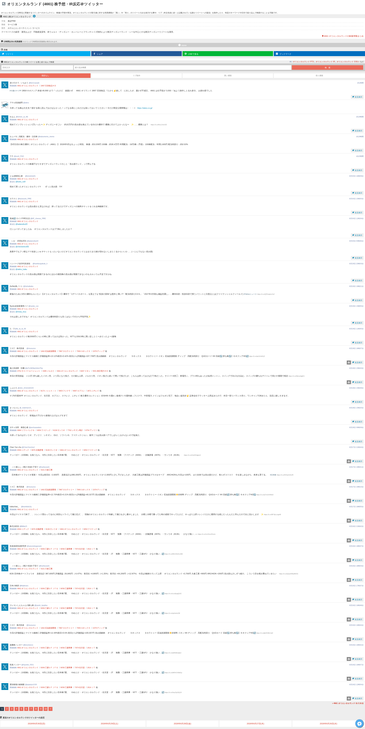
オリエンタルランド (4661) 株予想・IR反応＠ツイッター (55, 4)
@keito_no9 (20, 182)
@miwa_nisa (21, 312)
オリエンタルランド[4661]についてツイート (359, 723)
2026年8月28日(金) (182, 723)
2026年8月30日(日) (36, 723)
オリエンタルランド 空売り (348, 62)
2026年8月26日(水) (328, 723)
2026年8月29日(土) (109, 723)
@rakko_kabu (21, 269)
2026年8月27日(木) (255, 723)
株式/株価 (349, 703)
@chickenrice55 (22, 247)
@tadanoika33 (21, 224)
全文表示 (358, 97)
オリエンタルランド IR (325, 62)
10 (45, 709)
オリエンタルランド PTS (303, 62)
